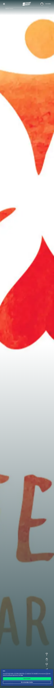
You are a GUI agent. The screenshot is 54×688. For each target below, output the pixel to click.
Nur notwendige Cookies (27, 682)
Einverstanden (27, 678)
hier (22, 675)
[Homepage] (27, 3)
